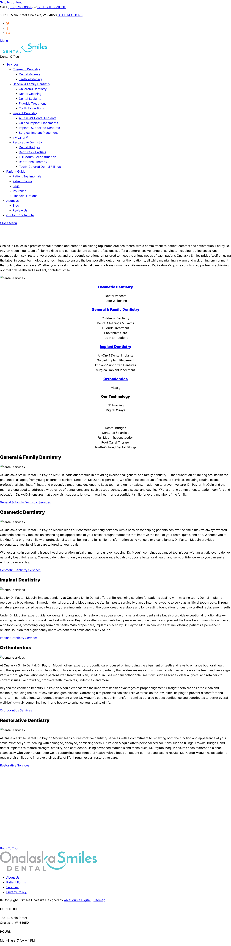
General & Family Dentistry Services (25, 502)
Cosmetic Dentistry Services (20, 570)
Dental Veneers (29, 74)
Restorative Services (14, 765)
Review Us (20, 210)
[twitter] (7, 23)
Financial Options (25, 196)
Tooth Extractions (31, 108)
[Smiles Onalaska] (23, 52)
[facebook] (7, 28)
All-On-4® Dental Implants (37, 118)
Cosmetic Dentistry (26, 69)
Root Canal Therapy (33, 162)
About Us (12, 201)
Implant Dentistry (25, 113)
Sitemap (99, 900)
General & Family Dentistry (31, 84)
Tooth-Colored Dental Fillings (40, 167)
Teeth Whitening (30, 79)
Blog (16, 205)
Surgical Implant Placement (38, 133)
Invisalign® (20, 137)
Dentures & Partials (32, 152)
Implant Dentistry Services (19, 638)
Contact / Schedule (20, 215)
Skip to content (11, 2)
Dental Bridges (29, 147)
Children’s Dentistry (33, 89)
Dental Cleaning (30, 94)
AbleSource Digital (77, 900)
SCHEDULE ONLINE (51, 7)
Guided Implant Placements (38, 123)
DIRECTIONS (70, 15)
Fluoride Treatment (32, 103)
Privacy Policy (16, 892)
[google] (8, 33)
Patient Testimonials (27, 176)
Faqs (16, 186)
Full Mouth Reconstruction (37, 157)
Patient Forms (22, 181)
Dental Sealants (30, 98)
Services (12, 64)
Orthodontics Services (16, 710)
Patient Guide (15, 171)
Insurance (19, 191)
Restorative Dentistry (28, 142)
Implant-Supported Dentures (39, 128)
